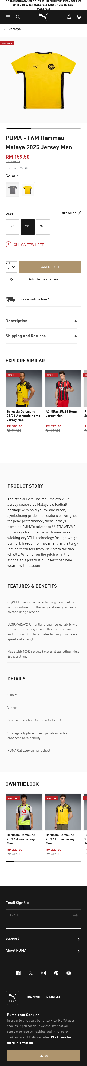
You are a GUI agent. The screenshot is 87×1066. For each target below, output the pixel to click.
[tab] (18, 128)
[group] (24, 397)
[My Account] (69, 16)
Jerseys (15, 29)
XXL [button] (28, 226)
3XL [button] (42, 226)
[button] (9, 16)
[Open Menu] (9, 16)
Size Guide (69, 213)
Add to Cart (50, 267)
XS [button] (12, 226)
